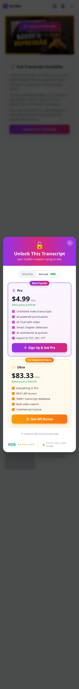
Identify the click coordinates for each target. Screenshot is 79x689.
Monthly (27, 274)
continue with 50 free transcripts (41, 433)
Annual (47, 274)
